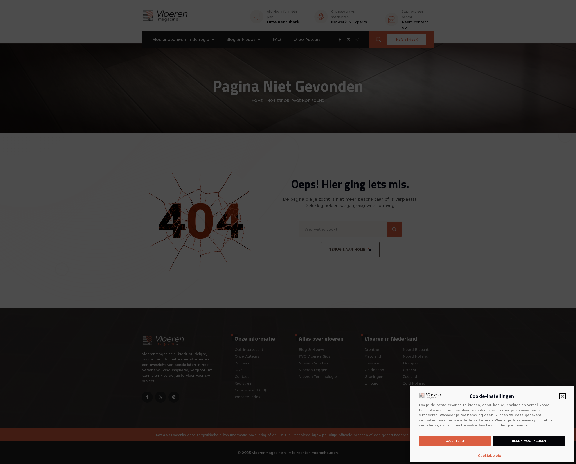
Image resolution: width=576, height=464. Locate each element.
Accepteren (455, 440)
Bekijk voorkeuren (529, 440)
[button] (562, 396)
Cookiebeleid (489, 455)
